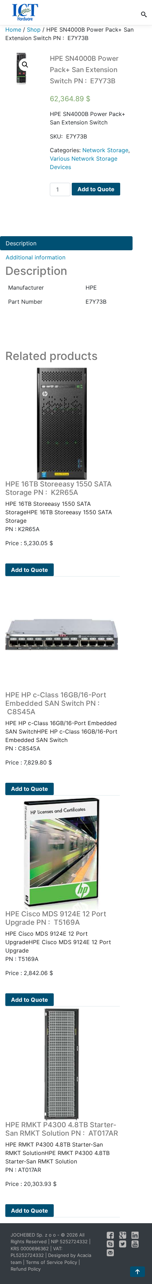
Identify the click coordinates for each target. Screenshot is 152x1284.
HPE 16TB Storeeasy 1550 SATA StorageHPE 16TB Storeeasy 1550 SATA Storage (58, 502)
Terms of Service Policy (51, 1262)
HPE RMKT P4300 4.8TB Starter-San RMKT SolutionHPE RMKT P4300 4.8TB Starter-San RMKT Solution (61, 1143)
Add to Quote (96, 189)
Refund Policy (26, 1269)
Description (21, 243)
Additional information (35, 257)
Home (13, 29)
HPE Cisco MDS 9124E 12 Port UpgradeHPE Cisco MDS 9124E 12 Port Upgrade (58, 932)
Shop (34, 29)
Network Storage (105, 150)
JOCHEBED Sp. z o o (34, 1235)
